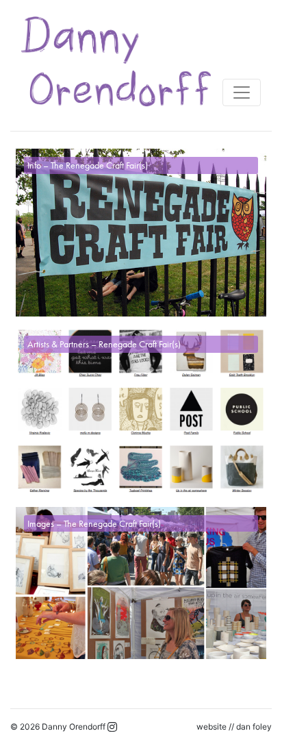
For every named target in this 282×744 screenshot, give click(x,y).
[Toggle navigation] (241, 92)
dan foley (254, 726)
